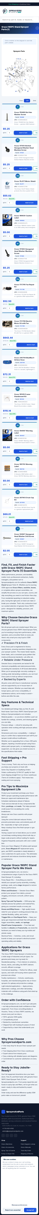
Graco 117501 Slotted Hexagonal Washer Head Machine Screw (24, 148)
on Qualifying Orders (19, 4)
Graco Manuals (26, 1147)
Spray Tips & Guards (8, 1150)
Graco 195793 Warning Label (23, 465)
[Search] (36, 20)
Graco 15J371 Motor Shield (24, 181)
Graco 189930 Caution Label (23, 217)
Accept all (30, 1210)
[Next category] (37, 28)
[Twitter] (11, 1135)
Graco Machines (6, 1144)
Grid (34, 100)
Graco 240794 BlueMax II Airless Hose (24, 359)
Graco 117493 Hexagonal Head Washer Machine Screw (24, 251)
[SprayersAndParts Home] (12, 11)
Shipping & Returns (27, 1154)
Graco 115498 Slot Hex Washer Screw (23, 113)
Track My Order (26, 1150)
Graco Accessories (7, 1147)
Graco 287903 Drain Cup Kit (24, 499)
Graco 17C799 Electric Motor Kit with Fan (23, 322)
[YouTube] (15, 1135)
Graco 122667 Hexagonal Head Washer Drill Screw (24, 535)
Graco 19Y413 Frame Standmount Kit (22, 395)
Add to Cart (23, 133)
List (27, 100)
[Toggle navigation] (34, 11)
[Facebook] (3, 1135)
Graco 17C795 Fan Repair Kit (24, 286)
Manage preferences (19, 1205)
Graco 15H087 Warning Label (23, 432)
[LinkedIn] (7, 1135)
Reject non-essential (12, 1210)
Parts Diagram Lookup (28, 1144)
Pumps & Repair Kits (7, 1154)
